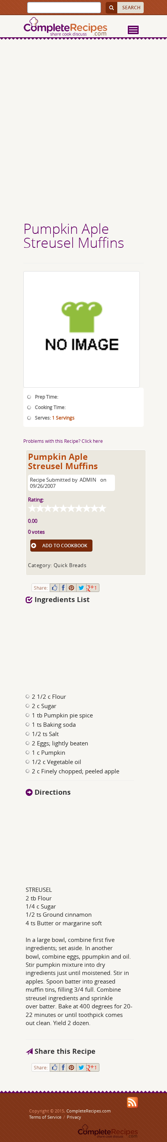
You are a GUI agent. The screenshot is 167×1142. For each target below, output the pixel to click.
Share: (41, 588)
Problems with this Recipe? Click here (63, 441)
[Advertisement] (83, 131)
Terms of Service (45, 1117)
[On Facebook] (63, 587)
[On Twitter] (81, 587)
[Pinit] (71, 587)
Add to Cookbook (64, 545)
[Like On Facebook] (55, 587)
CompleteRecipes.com (88, 1111)
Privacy (74, 1117)
